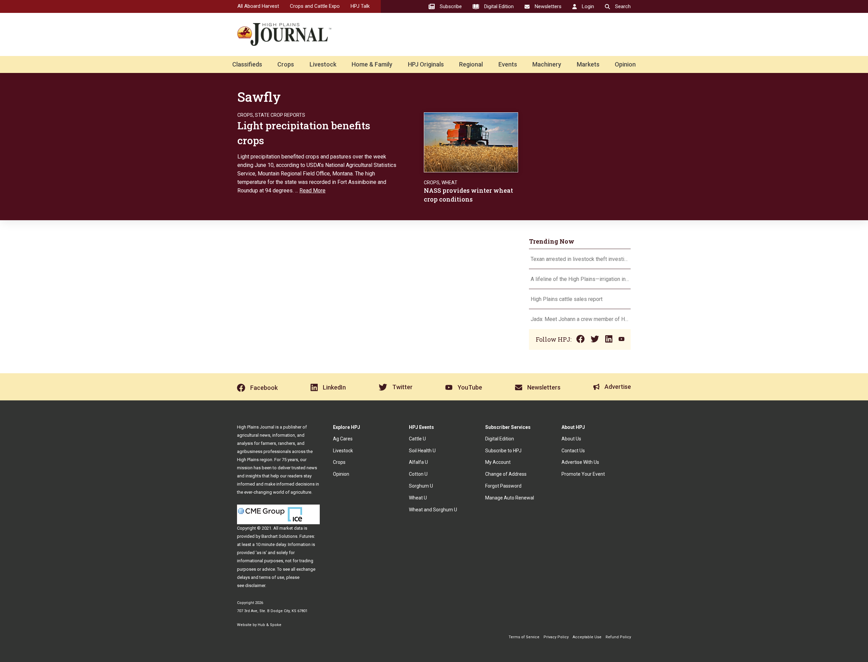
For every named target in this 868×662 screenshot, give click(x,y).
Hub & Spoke (269, 625)
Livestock (323, 64)
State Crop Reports (280, 115)
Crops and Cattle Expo (315, 6)
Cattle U (417, 438)
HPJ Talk (360, 6)
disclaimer (255, 585)
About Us (571, 438)
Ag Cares (343, 438)
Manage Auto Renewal (509, 497)
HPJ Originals (426, 64)
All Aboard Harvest (258, 6)
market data (291, 528)
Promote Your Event (583, 474)
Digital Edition (499, 438)
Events (507, 64)
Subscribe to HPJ (503, 450)
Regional (471, 64)
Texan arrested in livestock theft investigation (580, 259)
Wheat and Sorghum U (433, 509)
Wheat (449, 182)
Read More (312, 190)
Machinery (546, 64)
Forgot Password (503, 486)
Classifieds (247, 64)
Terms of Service (524, 637)
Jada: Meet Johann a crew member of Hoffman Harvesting (580, 319)
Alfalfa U (418, 462)
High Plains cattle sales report (567, 299)
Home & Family (372, 64)
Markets (588, 64)
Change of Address (506, 474)
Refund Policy (618, 637)
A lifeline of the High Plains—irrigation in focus (580, 279)
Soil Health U (422, 450)
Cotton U (418, 474)
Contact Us (573, 450)
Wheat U (418, 497)
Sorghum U (421, 486)
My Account (498, 462)
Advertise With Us (580, 462)
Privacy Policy (556, 637)
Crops (285, 64)
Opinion (625, 64)
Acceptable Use (587, 637)
